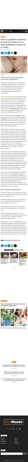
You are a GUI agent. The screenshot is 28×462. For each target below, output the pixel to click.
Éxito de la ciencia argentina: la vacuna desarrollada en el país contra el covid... (14, 372)
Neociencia (3, 439)
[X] (5, 53)
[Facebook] (2, 53)
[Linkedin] (8, 53)
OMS (18, 223)
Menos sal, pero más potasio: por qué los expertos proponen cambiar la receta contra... (14, 365)
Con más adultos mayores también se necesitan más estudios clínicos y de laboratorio (14, 379)
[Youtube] (20, 429)
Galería (16, 439)
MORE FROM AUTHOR (19, 250)
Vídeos (16, 441)
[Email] (15, 53)
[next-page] (15, 267)
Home (2, 34)
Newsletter (17, 443)
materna (11, 240)
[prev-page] (13, 267)
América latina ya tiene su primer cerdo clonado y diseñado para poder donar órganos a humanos (14, 261)
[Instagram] (11, 429)
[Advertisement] (14, 15)
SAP (24, 84)
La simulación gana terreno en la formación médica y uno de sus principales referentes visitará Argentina (5, 261)
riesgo (20, 213)
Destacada (6, 34)
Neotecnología (4, 441)
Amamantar (6, 240)
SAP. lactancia (16, 240)
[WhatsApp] (12, 53)
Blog (15, 438)
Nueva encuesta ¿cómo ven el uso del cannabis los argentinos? (13, 305)
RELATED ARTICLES (8, 250)
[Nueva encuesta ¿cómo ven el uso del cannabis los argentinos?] (14, 317)
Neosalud (3, 438)
